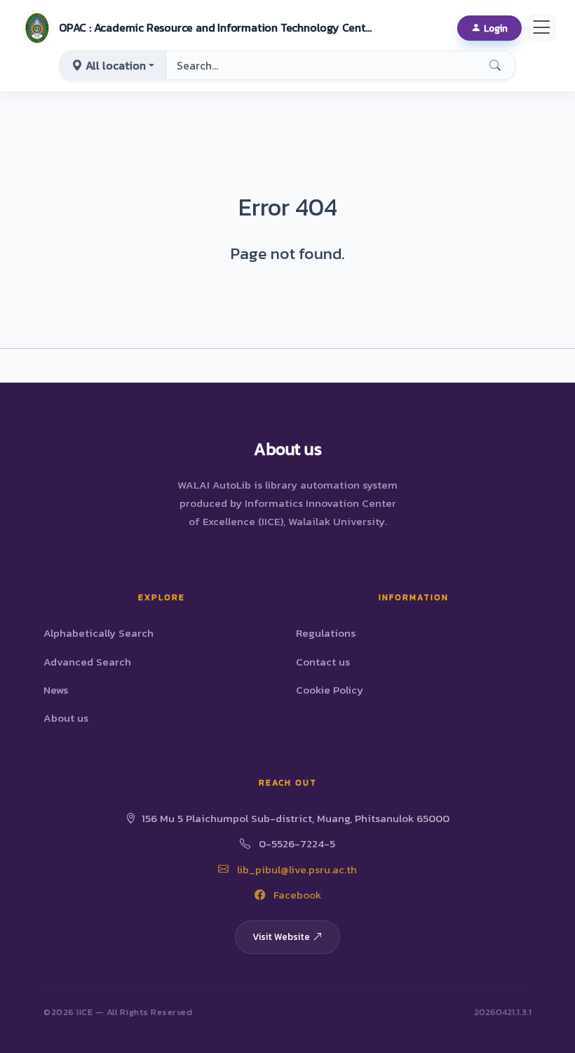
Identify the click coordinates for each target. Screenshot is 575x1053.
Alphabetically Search (98, 633)
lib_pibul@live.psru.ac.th (295, 869)
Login (496, 28)
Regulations (326, 633)
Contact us (323, 662)
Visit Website (281, 936)
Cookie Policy (329, 690)
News (55, 690)
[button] (197, 28)
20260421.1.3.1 (503, 1012)
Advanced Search (87, 662)
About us (65, 718)
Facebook (296, 895)
